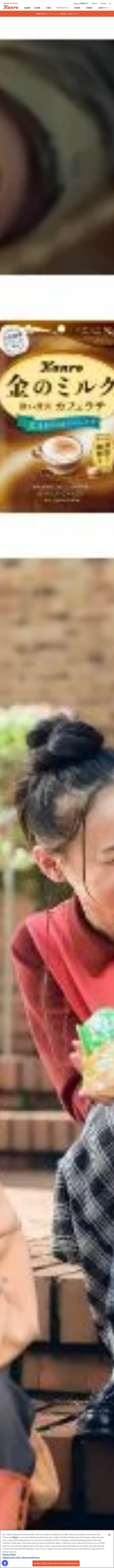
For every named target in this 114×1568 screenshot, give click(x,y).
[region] (57, 1549)
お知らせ (94, 3)
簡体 (104, 3)
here (15, 1537)
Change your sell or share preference (21, 1557)
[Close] (109, 1534)
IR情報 (48, 8)
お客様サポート (103, 8)
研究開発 (77, 8)
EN (101, 3)
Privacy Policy (9, 1554)
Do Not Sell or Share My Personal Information (56, 1563)
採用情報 (89, 8)
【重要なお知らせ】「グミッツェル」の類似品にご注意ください (56, 14)
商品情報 (27, 8)
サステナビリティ (62, 8)
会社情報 (37, 8)
